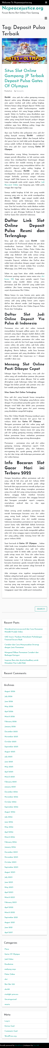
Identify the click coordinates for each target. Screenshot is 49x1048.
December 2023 (11, 852)
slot (6, 979)
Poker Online (10, 974)
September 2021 (11, 917)
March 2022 (10, 912)
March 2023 (10, 897)
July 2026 (8, 697)
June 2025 (9, 762)
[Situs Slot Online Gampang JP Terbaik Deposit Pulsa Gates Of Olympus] (24, 51)
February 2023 (11, 902)
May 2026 (9, 707)
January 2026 (10, 727)
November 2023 (11, 857)
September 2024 (11, 807)
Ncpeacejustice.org (22, 8)
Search (41, 609)
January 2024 (10, 847)
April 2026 (9, 712)
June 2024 (9, 822)
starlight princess (11, 994)
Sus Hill (36, 1045)
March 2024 (10, 837)
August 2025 (10, 752)
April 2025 (9, 772)
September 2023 (11, 867)
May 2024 (9, 827)
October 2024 (10, 802)
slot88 (7, 989)
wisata (7, 1004)
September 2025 (11, 747)
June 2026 (9, 702)
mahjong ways (10, 969)
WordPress (19, 1045)
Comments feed (11, 1031)
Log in (7, 1021)
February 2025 (11, 782)
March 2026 (10, 717)
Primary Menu (46, 18)
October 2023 (10, 862)
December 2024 (11, 792)
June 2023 (9, 882)
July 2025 (8, 757)
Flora (7, 949)
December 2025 (11, 732)
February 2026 (11, 722)
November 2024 (11, 797)
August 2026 (10, 691)
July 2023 (8, 877)
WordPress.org (10, 1036)
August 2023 (10, 872)
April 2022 (9, 907)
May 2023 (9, 887)
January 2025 (10, 787)
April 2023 (9, 892)
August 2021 (10, 923)
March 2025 (10, 777)
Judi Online (9, 959)
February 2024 (11, 842)
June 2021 (9, 928)
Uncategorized (10, 999)
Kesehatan (9, 964)
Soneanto (20, 91)
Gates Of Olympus (12, 954)
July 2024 (8, 817)
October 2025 (10, 742)
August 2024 (10, 812)
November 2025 (11, 737)
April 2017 (9, 933)
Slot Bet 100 (10, 984)
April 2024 (9, 832)
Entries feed (9, 1026)
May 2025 (9, 767)
